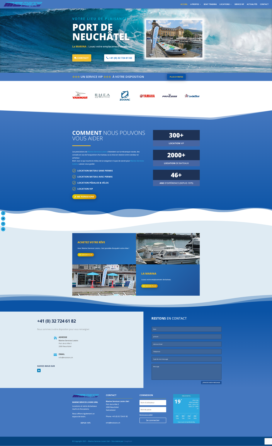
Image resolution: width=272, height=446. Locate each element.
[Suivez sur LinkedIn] (39, 370)
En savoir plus (149, 286)
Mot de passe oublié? (146, 415)
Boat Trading (210, 4)
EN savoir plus (85, 255)
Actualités (252, 4)
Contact (264, 4)
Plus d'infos (176, 77)
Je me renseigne (84, 196)
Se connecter (152, 420)
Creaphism (128, 441)
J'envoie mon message (211, 382)
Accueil (184, 4)
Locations (225, 4)
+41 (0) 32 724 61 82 (120, 57)
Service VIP (239, 4)
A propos (194, 4)
